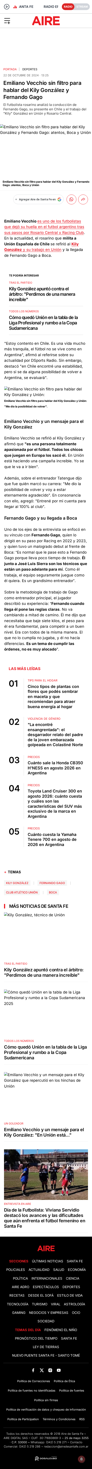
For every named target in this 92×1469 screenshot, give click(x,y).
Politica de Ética (64, 1381)
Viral (55, 1304)
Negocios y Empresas (48, 1313)
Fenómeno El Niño (60, 1330)
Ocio (76, 1313)
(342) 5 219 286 (29, 1446)
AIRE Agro (20, 1287)
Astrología (74, 1304)
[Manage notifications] (81, 1459)
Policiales (15, 1270)
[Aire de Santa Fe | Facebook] (33, 1370)
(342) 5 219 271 (56, 1442)
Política (20, 1278)
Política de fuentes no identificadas (31, 1390)
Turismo (39, 1304)
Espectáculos (46, 1287)
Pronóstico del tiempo (36, 1338)
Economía (77, 1270)
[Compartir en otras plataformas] (83, 199)
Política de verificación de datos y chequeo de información (46, 1409)
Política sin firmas (46, 1400)
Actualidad (39, 1270)
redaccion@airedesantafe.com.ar (66, 1446)
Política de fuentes (71, 1390)
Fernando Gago (52, 883)
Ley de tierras (46, 1347)
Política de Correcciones (33, 1381)
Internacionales (46, 1278)
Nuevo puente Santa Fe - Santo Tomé (46, 1355)
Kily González (17, 883)
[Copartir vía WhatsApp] (71, 199)
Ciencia (72, 1278)
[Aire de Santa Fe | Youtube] (58, 1370)
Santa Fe (75, 1261)
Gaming (18, 1313)
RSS (82, 1419)
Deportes (29, 69)
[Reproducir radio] (6, 6)
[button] (15, 20)
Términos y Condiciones (59, 1419)
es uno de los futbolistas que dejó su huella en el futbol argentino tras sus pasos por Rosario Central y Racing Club (44, 227)
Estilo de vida (70, 1295)
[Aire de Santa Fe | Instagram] (50, 1370)
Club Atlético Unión (22, 892)
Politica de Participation (23, 1419)
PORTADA (10, 69)
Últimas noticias (47, 1261)
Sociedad (46, 1321)
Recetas (17, 1295)
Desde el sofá (41, 1295)
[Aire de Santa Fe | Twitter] (41, 1370)
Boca (53, 892)
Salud (58, 1270)
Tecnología (17, 1304)
